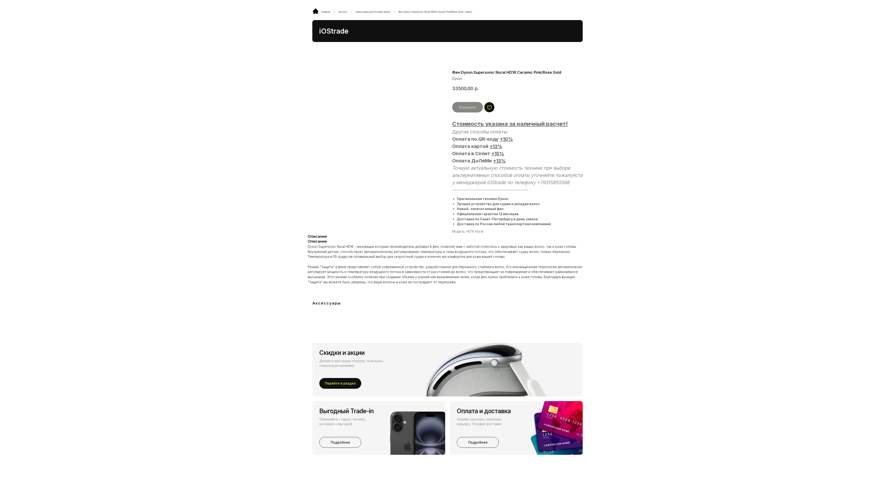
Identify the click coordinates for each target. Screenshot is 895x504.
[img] (315, 11)
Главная (325, 11)
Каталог (343, 11)
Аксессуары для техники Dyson (373, 11)
